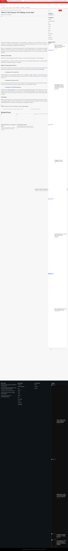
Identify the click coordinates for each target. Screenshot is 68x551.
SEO (13, 7)
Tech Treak (29, 549)
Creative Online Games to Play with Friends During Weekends (60, 235)
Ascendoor (37, 549)
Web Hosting (28, 7)
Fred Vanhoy (9, 14)
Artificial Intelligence (51, 21)
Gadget (10, 7)
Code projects (6, 106)
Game (49, 28)
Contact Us (36, 386)
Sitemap (36, 388)
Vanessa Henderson (57, 311)
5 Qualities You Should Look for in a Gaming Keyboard (61, 535)
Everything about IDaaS (22, 124)
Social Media (17, 7)
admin (57, 538)
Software (49, 35)
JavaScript (41, 69)
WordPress (44, 549)
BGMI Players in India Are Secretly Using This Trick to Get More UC (61, 495)
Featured (49, 24)
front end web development (13, 106)
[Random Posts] (65, 7)
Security (49, 30)
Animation (3, 7)
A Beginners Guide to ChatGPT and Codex (8, 390)
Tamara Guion (56, 89)
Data (7, 7)
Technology (22, 7)
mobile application (11, 89)
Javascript (20, 106)
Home (36, 384)
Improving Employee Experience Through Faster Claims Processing (59, 46)
